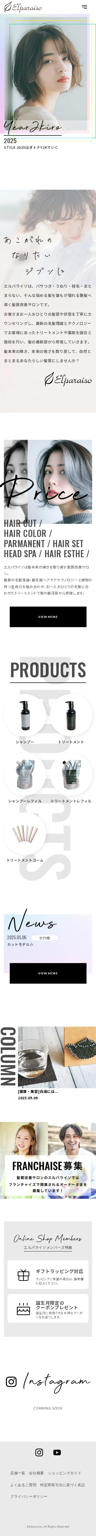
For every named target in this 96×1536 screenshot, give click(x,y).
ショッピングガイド (64, 1473)
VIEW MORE (48, 617)
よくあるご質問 (23, 1485)
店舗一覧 (17, 1473)
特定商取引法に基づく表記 (62, 1485)
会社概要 (36, 1473)
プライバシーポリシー (29, 1496)
